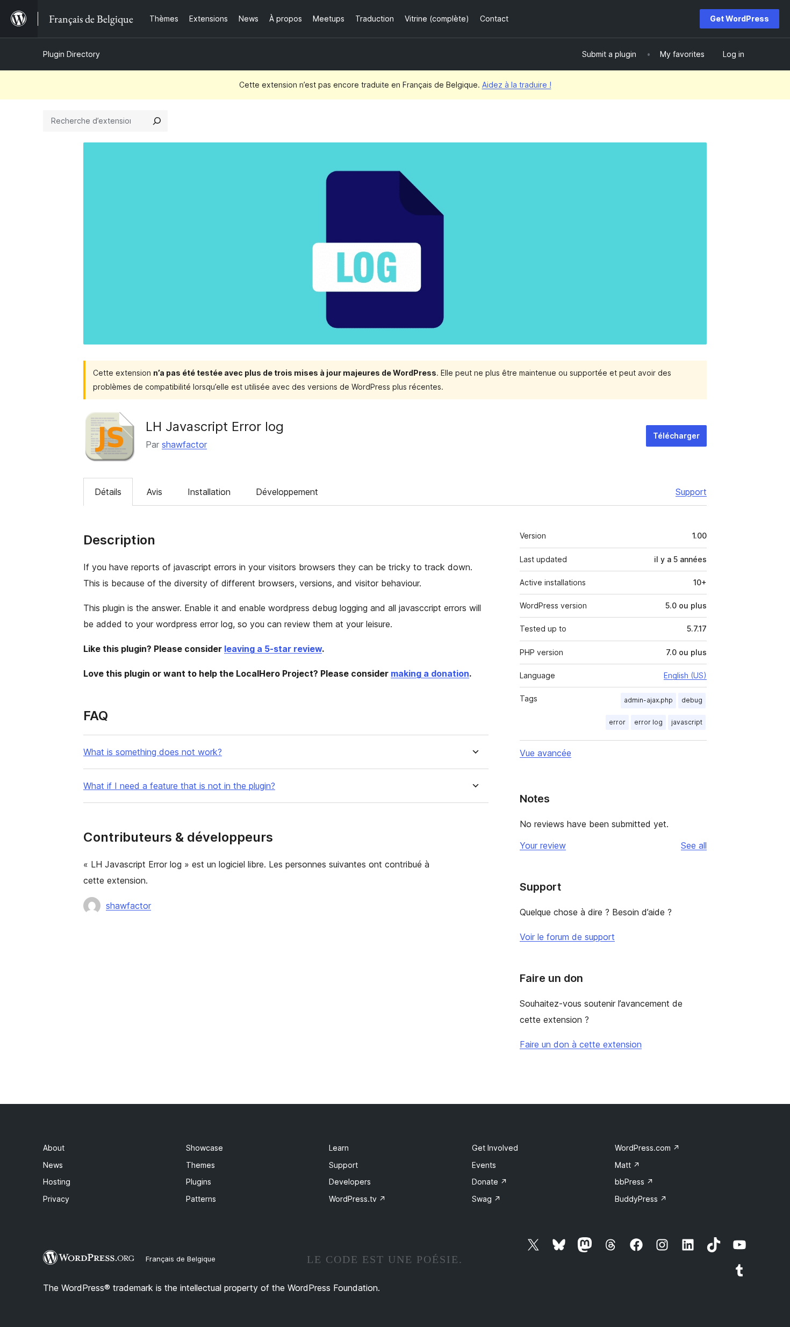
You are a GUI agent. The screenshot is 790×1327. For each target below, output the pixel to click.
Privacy (56, 1198)
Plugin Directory (71, 54)
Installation (209, 491)
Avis (154, 491)
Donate (489, 1181)
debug (691, 700)
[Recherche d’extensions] (157, 121)
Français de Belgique (181, 1258)
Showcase (204, 1147)
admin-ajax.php (648, 700)
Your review (543, 845)
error (617, 722)
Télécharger (676, 435)
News (53, 1165)
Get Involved (495, 1147)
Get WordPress (739, 18)
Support (691, 491)
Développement (287, 491)
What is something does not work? (152, 752)
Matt (627, 1165)
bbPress (634, 1181)
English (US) (685, 675)
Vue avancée (545, 753)
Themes (200, 1165)
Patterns (201, 1198)
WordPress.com (647, 1147)
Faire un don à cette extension (581, 1044)
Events (484, 1165)
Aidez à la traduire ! (516, 84)
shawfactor (184, 444)
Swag (486, 1198)
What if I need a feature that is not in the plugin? (179, 786)
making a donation (430, 673)
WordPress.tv (357, 1198)
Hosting (56, 1181)
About (53, 1147)
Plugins (198, 1181)
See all (694, 845)
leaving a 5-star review (273, 648)
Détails (108, 491)
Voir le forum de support (567, 936)
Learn (339, 1147)
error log (648, 722)
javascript (686, 722)
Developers (350, 1181)
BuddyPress (641, 1198)
